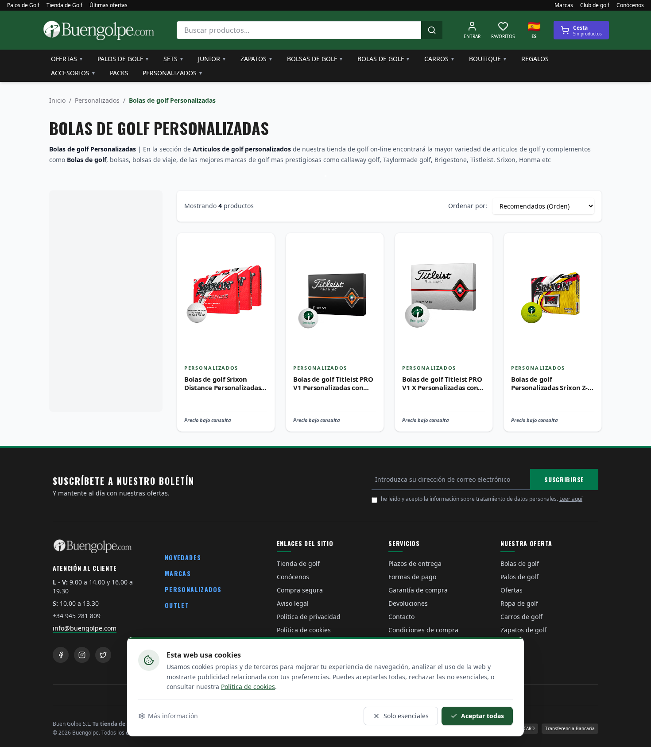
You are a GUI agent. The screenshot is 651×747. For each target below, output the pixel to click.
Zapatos (256, 58)
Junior (212, 58)
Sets (173, 58)
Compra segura (300, 590)
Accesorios (73, 73)
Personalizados (173, 73)
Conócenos (630, 5)
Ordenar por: (467, 205)
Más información (173, 716)
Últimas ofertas (108, 5)
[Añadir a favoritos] (261, 246)
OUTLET (177, 605)
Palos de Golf (23, 5)
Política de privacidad (309, 616)
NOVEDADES (183, 557)
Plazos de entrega (415, 563)
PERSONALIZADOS (193, 589)
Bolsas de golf (315, 58)
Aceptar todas (482, 716)
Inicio (57, 100)
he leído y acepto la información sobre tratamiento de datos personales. (481, 498)
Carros (439, 58)
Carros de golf (521, 616)
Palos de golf (123, 58)
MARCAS (178, 573)
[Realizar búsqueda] (431, 30)
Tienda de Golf (64, 5)
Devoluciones (408, 603)
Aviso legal (293, 603)
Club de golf (594, 5)
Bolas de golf (383, 58)
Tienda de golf (298, 563)
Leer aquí (570, 499)
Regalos (535, 58)
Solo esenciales (406, 716)
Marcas (563, 5)
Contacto (401, 616)
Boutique (488, 58)
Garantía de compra (418, 590)
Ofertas (67, 58)
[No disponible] (261, 266)
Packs (119, 73)
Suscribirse (564, 479)
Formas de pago (412, 577)
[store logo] (98, 30)
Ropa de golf (519, 603)
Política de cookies (248, 686)
